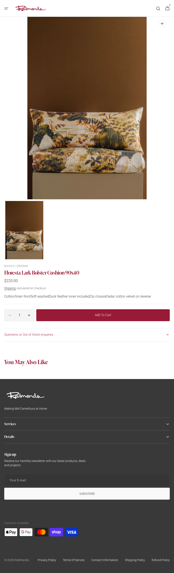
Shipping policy (135, 560)
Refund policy (161, 560)
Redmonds (22, 560)
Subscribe (87, 493)
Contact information (104, 560)
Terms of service (73, 560)
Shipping (10, 288)
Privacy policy (47, 560)
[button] (6, 8)
